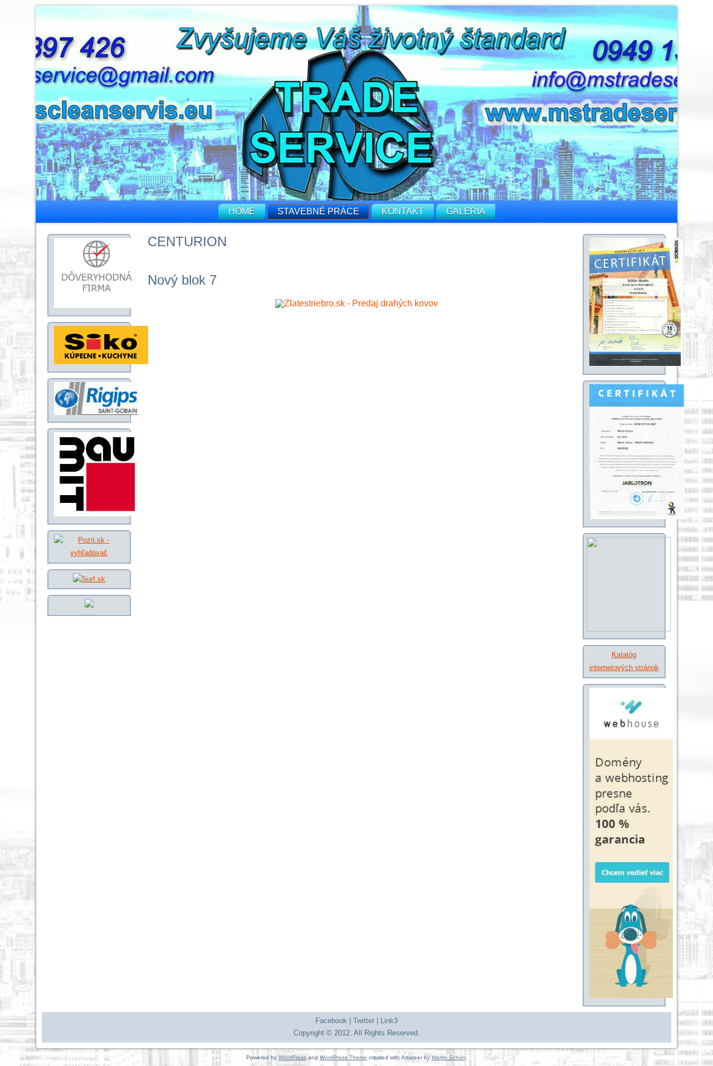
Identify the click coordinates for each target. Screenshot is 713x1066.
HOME (241, 211)
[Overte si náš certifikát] (96, 305)
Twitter (363, 1020)
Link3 (389, 1020)
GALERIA (465, 211)
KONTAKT (403, 211)
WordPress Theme (343, 1057)
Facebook (331, 1020)
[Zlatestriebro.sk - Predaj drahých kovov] (356, 303)
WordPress (292, 1057)
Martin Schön (449, 1057)
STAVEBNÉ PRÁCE (318, 211)
